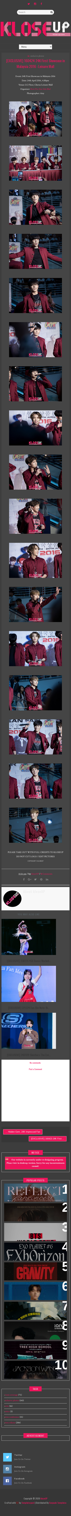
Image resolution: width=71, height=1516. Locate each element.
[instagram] (35, 4)
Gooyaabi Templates (57, 1502)
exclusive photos (37, 56)
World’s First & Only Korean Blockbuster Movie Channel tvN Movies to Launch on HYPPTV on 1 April (34, 1310)
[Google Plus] (29, 879)
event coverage (11, 1394)
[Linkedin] (47, 879)
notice (7, 1411)
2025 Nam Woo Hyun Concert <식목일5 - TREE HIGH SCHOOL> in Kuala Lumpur (33, 1348)
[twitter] (28, 4)
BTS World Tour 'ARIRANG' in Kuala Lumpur (34, 1227)
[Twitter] (35, 879)
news (6, 1406)
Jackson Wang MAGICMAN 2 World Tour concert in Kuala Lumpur (32, 1367)
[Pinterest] (41, 879)
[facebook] (41, 4)
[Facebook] (23, 879)
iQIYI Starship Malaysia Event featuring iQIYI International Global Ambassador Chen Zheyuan (32, 1330)
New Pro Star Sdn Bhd (40, 89)
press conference (11, 1417)
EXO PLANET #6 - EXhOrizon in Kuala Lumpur (35, 1247)
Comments (46, 873)
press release (9, 1422)
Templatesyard (27, 1502)
